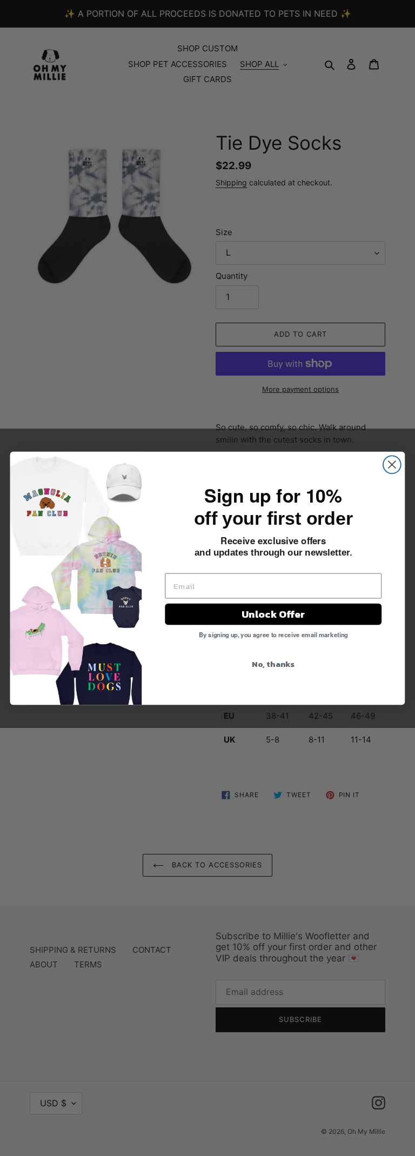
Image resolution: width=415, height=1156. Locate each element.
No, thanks (273, 663)
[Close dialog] (392, 464)
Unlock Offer (273, 613)
